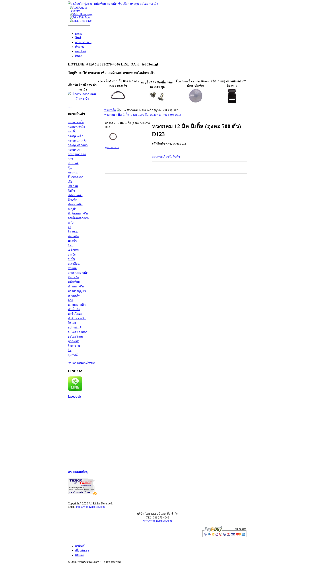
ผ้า (69, 227)
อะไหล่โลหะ (76, 336)
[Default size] (69, 106)
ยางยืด (72, 254)
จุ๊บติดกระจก (75, 177)
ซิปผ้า (71, 190)
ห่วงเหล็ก (73, 295)
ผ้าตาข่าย (74, 345)
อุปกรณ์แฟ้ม (75, 327)
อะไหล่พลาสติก (78, 332)
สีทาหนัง (73, 277)
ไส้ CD (72, 322)
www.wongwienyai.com (157, 520)
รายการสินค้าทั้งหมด (81, 363)
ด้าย (70, 300)
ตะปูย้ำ (72, 208)
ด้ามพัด (72, 199)
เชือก (71, 181)
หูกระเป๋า (73, 341)
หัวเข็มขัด (74, 309)
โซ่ (69, 350)
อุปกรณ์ (73, 354)
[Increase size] (68, 106)
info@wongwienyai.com (90, 506)
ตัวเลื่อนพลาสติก (78, 218)
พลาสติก (73, 236)
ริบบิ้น (71, 259)
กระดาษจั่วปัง (76, 126)
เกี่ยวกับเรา (82, 550)
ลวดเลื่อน (74, 263)
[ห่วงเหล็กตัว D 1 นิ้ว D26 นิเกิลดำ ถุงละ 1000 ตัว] (118, 103)
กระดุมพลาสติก (78, 145)
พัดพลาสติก (75, 204)
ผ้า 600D (73, 231)
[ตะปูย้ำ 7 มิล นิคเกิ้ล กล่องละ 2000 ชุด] (157, 102)
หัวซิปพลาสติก (77, 318)
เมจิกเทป (73, 249)
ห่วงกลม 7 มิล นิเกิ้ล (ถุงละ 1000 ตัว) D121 (130, 114)
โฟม (70, 245)
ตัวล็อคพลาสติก (78, 213)
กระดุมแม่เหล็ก (77, 140)
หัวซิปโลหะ (75, 313)
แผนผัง (79, 555)
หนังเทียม (74, 281)
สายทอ (72, 268)
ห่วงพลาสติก (76, 286)
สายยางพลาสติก (78, 272)
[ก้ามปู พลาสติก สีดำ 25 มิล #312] (232, 103)
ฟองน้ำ (72, 240)
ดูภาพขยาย (112, 147)
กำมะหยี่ (73, 163)
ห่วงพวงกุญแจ (77, 291)
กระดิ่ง (72, 131)
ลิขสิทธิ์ (80, 545)
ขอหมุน (73, 172)
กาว (70, 158)
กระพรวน (74, 149)
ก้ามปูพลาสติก (77, 154)
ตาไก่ (71, 222)
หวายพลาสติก (77, 304)
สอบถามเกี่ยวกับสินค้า (166, 156)
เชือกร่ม (73, 186)
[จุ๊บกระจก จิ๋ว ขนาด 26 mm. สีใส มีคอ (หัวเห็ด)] (195, 103)
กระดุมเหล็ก (75, 136)
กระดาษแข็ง (76, 122)
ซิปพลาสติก (75, 195)
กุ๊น (70, 167)
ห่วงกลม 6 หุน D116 (168, 114)
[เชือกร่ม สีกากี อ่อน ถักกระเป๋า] (82, 98)
